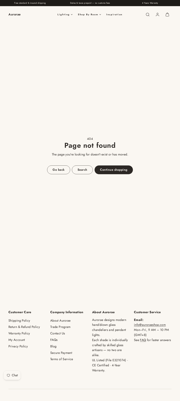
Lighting (63, 14)
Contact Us (57, 333)
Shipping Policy (19, 320)
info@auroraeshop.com (150, 324)
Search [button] (82, 170)
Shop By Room (88, 14)
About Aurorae (60, 320)
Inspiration (114, 14)
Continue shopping (113, 170)
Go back (59, 170)
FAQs (53, 340)
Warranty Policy (19, 333)
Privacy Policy (18, 346)
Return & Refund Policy (24, 327)
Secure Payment (61, 353)
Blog (53, 346)
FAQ (143, 340)
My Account (16, 340)
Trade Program (60, 327)
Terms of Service (61, 359)
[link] (157, 14)
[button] (147, 14)
